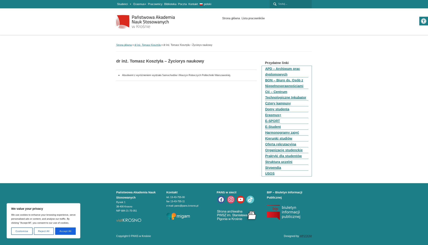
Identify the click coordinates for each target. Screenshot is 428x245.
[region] (43, 220)
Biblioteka (170, 4)
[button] (423, 21)
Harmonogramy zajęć (282, 132)
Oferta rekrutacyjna (280, 144)
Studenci (122, 4)
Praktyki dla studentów (283, 156)
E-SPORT (272, 121)
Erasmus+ (139, 4)
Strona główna (231, 18)
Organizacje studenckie (284, 150)
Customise (22, 231)
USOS (270, 173)
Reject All (43, 231)
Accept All (65, 231)
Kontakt (193, 4)
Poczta (182, 4)
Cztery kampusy (278, 103)
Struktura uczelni (278, 162)
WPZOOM (306, 236)
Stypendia (273, 167)
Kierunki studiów (278, 138)
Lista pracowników (253, 18)
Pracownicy (155, 4)
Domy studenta (277, 109)
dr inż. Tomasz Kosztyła (147, 44)
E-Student (273, 127)
